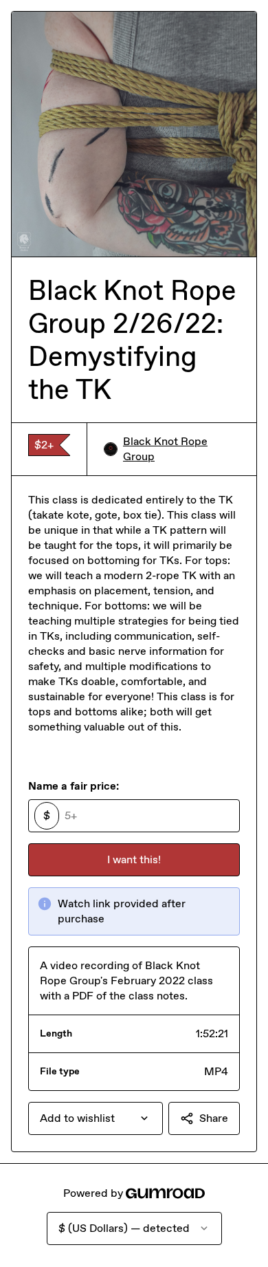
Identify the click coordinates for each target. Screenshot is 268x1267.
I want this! (134, 859)
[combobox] (95, 1118)
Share (213, 1118)
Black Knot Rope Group (165, 449)
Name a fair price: (73, 785)
